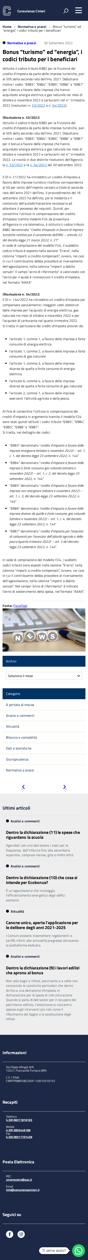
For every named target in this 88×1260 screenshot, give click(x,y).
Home (7, 26)
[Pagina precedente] (23, 787)
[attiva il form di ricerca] (66, 11)
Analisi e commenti (20, 715)
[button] (78, 1250)
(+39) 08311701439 (19, 1137)
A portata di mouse (20, 704)
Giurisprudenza (17, 759)
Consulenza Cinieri (31, 11)
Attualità (12, 726)
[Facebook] (9, 1235)
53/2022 (38, 105)
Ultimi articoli (16, 808)
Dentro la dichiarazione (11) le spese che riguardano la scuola (43, 834)
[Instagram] (21, 1235)
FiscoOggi (20, 605)
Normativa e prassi (32, 26)
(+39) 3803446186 (18, 1130)
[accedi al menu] (78, 10)
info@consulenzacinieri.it (23, 1190)
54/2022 (58, 105)
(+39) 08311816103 (19, 1120)
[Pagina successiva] (65, 787)
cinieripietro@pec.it (19, 1179)
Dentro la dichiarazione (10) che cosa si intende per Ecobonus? (42, 880)
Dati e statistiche (18, 748)
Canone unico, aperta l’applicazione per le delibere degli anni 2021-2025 (42, 925)
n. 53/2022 (14, 164)
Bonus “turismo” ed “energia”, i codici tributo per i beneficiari (42, 55)
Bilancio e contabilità (21, 737)
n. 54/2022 (38, 164)
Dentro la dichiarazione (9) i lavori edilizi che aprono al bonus (42, 970)
